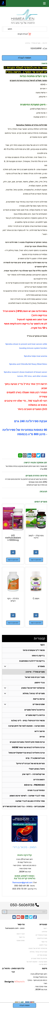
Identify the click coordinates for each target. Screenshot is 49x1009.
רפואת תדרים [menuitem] (39, 779)
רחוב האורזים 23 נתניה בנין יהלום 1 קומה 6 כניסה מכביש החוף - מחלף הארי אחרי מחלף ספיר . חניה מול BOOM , (24, 865)
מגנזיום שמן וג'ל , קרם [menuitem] (35, 758)
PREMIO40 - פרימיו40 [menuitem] (34, 785)
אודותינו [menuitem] (44, 932)
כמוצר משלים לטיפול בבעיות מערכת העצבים (28, 80)
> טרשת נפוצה (41, 93)
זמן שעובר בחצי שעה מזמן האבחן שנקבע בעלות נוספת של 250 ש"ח (26, 467)
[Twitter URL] (31, 918)
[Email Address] (14, 918)
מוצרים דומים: (40, 501)
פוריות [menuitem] (42, 736)
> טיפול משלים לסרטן (38, 109)
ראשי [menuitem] (42, 645)
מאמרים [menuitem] (41, 666)
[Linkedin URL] (26, 918)
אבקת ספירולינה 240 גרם (30, 421)
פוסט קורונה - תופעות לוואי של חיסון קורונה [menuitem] (26, 726)
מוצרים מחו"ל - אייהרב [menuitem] (35, 672)
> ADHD (43, 84)
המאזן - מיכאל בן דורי (24, 847)
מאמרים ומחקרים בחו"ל (37, 336)
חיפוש (10, 29)
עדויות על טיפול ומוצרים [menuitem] (34, 710)
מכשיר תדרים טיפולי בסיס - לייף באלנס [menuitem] (28, 720)
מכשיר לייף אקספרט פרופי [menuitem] (34, 650)
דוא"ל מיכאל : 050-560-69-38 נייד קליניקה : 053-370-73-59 (24, 885)
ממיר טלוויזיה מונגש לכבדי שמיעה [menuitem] (30, 801)
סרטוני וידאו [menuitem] (39, 731)
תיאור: (44, 63)
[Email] (25, 455)
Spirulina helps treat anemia (35, 356)
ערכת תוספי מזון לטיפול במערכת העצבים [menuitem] (27, 742)
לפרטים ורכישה (36, 560)
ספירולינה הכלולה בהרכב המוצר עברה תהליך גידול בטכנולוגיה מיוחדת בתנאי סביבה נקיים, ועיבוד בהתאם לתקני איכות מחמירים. (26, 133)
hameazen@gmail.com (22, 882)
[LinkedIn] (29, 455)
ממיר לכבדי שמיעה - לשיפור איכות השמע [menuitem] (27, 796)
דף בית (45, 43)
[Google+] (34, 455)
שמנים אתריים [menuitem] (39, 704)
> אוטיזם (43, 88)
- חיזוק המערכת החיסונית (33, 104)
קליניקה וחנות (24, 855)
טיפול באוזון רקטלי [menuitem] (37, 769)
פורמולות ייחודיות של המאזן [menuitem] (33, 688)
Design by (15, 981)
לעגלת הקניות (23, 34)
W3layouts (19, 981)
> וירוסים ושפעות (40, 117)
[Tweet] (38, 455)
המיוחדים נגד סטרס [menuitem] (36, 790)
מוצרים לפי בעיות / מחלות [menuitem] (34, 693)
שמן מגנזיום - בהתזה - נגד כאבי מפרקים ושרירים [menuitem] (24, 806)
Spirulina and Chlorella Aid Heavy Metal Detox (28, 364)
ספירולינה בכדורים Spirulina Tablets (31, 125)
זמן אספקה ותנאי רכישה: (35, 462)
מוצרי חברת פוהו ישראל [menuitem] (35, 677)
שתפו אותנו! (21, 940)
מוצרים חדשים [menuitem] (42, 938)
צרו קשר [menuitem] (44, 942)
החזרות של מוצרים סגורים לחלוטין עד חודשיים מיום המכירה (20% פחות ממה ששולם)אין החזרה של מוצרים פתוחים (26, 482)
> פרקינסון (43, 97)
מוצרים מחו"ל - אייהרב (32, 43)
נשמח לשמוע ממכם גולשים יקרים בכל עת (24, 877)
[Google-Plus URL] (22, 918)
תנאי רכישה (21, 934)
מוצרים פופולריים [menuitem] (41, 935)
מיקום (44, 968)
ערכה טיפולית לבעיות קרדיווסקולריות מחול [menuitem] (26, 753)
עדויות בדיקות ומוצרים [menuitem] (35, 715)
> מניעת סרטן (41, 113)
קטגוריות (39, 638)
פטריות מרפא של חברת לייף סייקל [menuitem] (30, 763)
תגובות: (43, 491)
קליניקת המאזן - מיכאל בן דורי (13, 970)
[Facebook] (43, 455)
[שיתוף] (36, 552)
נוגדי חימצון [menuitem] (40, 682)
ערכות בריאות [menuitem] (39, 699)
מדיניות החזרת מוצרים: (36, 475)
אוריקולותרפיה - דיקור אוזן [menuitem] (33, 774)
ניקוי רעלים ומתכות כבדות (33, 76)
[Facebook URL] (35, 918)
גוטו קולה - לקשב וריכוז (36, 536)
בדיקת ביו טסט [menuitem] (38, 655)
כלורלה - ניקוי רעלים (13, 599)
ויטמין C (36, 598)
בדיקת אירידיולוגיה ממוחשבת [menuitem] (32, 661)
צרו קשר (21, 924)
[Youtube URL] (18, 918)
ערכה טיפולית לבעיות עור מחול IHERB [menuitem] (28, 747)
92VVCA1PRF (36, 48)
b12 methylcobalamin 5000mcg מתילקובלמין (13, 539)
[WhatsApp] (20, 455)
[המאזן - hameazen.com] (24, 16)
